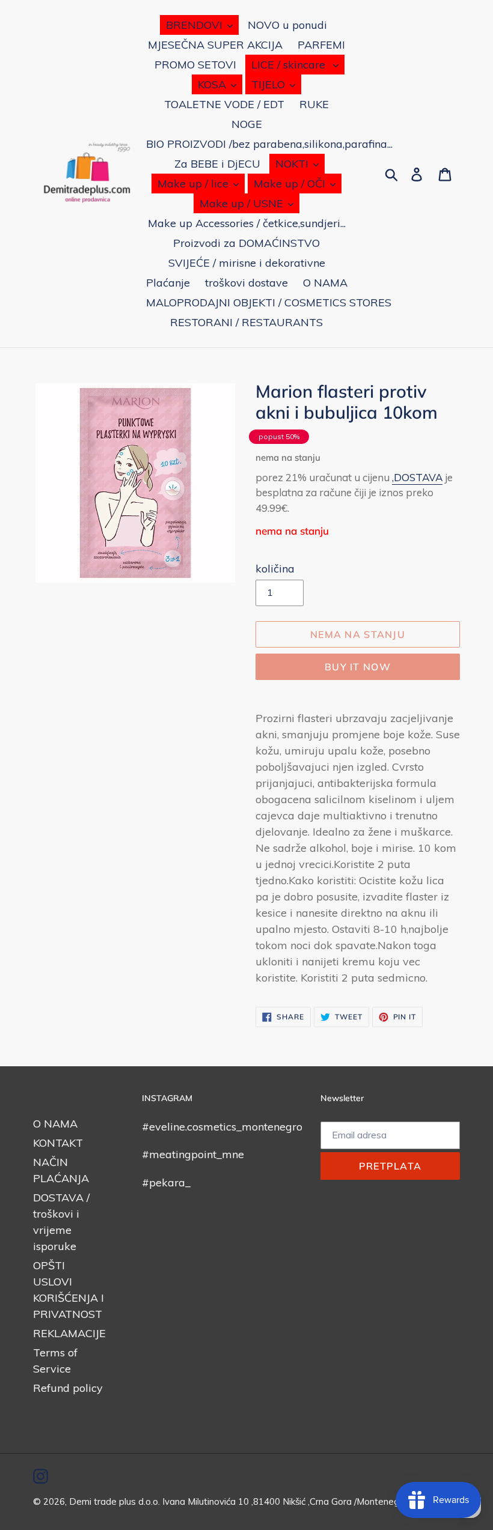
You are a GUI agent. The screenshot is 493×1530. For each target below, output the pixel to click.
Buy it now (358, 667)
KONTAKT (58, 1143)
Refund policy (68, 1388)
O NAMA (55, 1124)
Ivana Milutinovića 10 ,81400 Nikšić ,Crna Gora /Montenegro (285, 1501)
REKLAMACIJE (69, 1333)
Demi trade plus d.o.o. (115, 1501)
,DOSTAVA (417, 477)
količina (275, 568)
